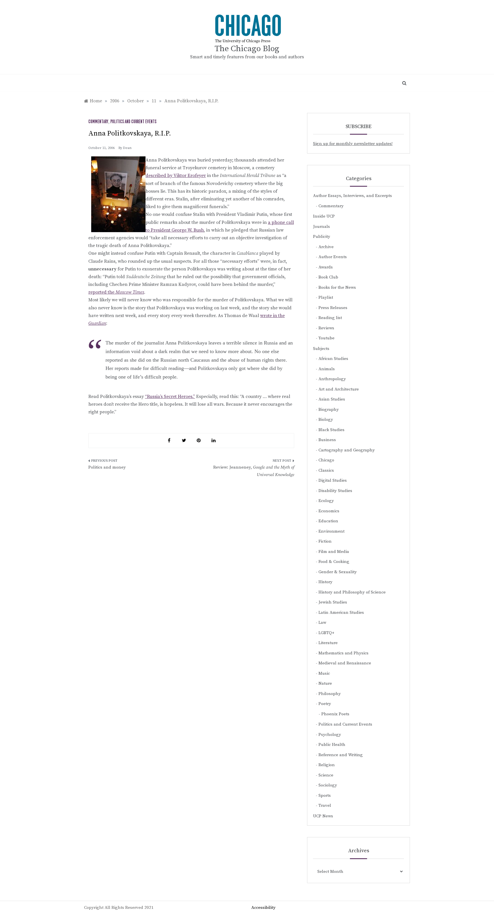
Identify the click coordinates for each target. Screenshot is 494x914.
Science (325, 775)
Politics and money (107, 467)
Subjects (321, 348)
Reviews (326, 328)
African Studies (333, 358)
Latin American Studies (341, 612)
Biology (325, 419)
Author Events (332, 257)
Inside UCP (324, 216)
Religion (326, 765)
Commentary (98, 122)
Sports (324, 795)
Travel (324, 805)
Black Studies (331, 430)
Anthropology (332, 379)
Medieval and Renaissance (344, 663)
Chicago (326, 460)
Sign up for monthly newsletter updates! (353, 143)
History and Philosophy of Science (352, 592)
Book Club (328, 277)
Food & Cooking (333, 561)
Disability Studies (335, 490)
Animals (326, 369)
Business (327, 440)
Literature (328, 643)
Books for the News (337, 287)
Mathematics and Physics (343, 653)
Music (324, 673)
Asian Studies (331, 399)
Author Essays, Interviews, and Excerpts (352, 195)
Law (322, 622)
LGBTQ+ (326, 633)
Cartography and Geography (346, 450)
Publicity (321, 236)
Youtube (326, 338)
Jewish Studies (332, 602)
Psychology (329, 734)
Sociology (327, 785)
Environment (331, 531)
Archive (326, 247)
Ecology (326, 500)
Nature (325, 683)
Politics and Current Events (133, 122)
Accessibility (263, 907)
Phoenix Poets (335, 714)
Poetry (324, 703)
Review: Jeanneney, (253, 471)
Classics (326, 470)
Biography (328, 409)
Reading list (330, 317)
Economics (328, 511)
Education (328, 521)
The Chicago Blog (247, 48)
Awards (325, 267)
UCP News (323, 816)
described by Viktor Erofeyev (176, 175)
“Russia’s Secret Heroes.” (170, 396)
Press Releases (332, 307)
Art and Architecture (338, 389)
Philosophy (329, 693)
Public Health (331, 744)
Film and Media (333, 551)
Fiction (325, 541)
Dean (127, 148)
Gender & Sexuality (337, 572)
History (325, 582)
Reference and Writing (340, 755)
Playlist (325, 297)
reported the (116, 292)
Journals (321, 226)
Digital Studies (332, 480)
